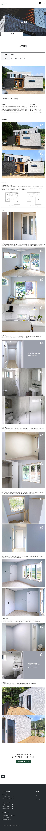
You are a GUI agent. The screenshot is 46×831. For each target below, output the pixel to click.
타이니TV (34, 33)
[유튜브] (37, 797)
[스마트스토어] (39, 801)
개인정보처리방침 (6, 806)
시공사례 (12, 33)
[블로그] (37, 801)
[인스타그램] (39, 797)
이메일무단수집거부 (6, 808)
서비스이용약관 (5, 804)
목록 (3, 776)
